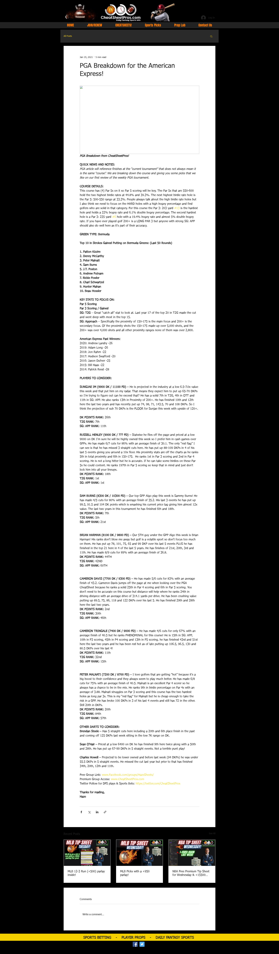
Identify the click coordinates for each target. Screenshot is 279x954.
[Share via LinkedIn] (97, 812)
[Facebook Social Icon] (135, 944)
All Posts (68, 36)
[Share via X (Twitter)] (89, 812)
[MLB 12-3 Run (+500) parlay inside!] (87, 853)
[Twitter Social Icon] (142, 944)
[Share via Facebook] (81, 812)
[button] (211, 36)
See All (212, 833)
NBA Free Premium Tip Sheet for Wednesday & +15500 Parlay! (190, 873)
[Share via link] (105, 812)
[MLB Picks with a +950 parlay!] (139, 853)
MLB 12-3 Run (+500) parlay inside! (86, 873)
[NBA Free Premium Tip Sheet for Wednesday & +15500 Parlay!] (192, 853)
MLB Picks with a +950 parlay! (135, 873)
